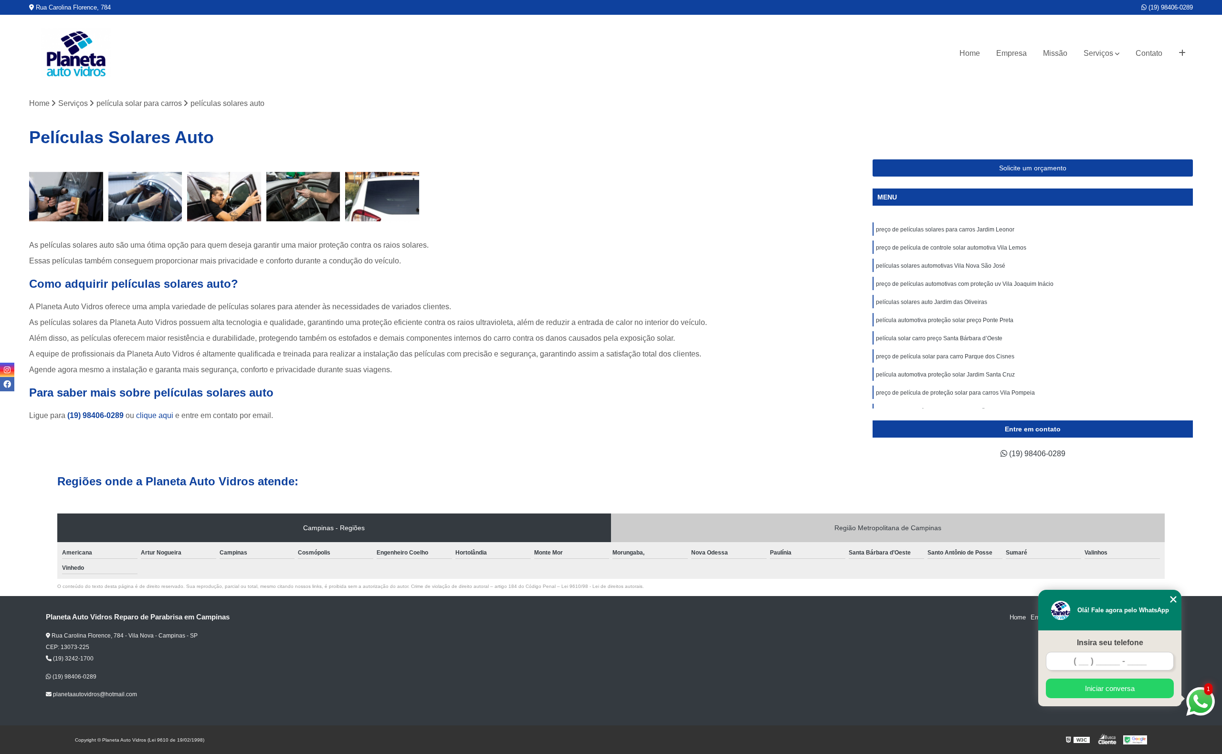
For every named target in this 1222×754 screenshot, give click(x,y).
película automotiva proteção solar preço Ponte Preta (944, 320)
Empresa (1011, 53)
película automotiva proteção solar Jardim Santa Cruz (945, 374)
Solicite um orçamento (1032, 168)
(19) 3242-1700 (73, 658)
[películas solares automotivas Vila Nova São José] (224, 196)
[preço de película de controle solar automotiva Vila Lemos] (145, 196)
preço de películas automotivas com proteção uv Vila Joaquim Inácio (964, 284)
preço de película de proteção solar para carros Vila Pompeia (955, 392)
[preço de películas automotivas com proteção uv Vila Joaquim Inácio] (303, 196)
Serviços (1098, 53)
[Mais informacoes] (1182, 53)
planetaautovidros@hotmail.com (94, 694)
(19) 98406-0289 (1170, 7)
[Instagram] (7, 370)
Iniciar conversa (1110, 688)
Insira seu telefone (1110, 643)
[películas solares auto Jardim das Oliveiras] (382, 196)
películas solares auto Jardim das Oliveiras (931, 302)
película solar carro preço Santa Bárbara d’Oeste (939, 338)
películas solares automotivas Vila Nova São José (940, 265)
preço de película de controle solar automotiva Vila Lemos (951, 247)
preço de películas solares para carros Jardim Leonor (945, 229)
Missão (1055, 53)
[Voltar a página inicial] (75, 53)
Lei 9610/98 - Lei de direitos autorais (602, 586)
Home (969, 53)
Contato (1149, 53)
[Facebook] (7, 384)
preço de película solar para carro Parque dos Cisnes (945, 356)
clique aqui (154, 415)
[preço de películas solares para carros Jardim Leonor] (66, 196)
